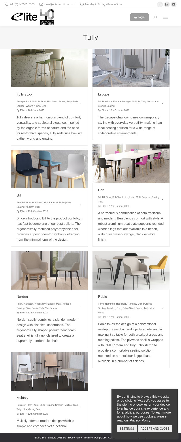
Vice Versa (51, 308)
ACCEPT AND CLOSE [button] (155, 428)
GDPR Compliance (110, 437)
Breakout (107, 101)
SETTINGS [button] (127, 428)
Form (19, 303)
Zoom (44, 68)
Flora (29, 405)
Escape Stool (24, 101)
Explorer (21, 405)
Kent (36, 405)
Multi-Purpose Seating (147, 197)
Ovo (28, 308)
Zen (38, 409)
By (21, 110)
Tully (69, 101)
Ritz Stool (52, 101)
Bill (99, 101)
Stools (62, 101)
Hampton (28, 303)
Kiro (126, 197)
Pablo (35, 308)
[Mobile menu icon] (165, 17)
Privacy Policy (74, 437)
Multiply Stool (39, 101)
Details (55, 68)
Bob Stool (117, 197)
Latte (132, 197)
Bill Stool (106, 197)
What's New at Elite (36, 106)
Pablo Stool (128, 308)
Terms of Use (91, 437)
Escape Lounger (122, 101)
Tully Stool (24, 94)
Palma (139, 308)
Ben (101, 190)
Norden (22, 296)
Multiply (136, 101)
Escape (103, 94)
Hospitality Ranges (45, 303)
